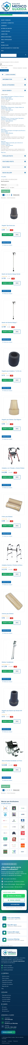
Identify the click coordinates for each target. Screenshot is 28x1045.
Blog (2, 988)
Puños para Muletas (7, 516)
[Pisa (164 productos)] (14, 808)
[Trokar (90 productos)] (14, 833)
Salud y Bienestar (9, 99)
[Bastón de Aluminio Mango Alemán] (14, 262)
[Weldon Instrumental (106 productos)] (14, 820)
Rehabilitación (4, 45)
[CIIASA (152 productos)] (14, 814)
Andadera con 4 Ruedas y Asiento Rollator (13, 468)
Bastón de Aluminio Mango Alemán (11, 274)
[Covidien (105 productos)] (23, 820)
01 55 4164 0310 (9, 1019)
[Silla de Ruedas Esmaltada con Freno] (14, 748)
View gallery (3, 176)
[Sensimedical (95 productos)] (14, 827)
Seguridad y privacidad (7, 980)
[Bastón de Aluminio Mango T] (14, 310)
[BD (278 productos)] (5, 808)
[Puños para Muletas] (14, 504)
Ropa (2, 50)
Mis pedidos (5, 1009)
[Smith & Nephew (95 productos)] (5, 827)
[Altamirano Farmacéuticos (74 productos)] (23, 845)
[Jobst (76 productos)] (5, 845)
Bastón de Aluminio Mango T (9, 322)
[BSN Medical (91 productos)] (5, 833)
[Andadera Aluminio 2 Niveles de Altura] (14, 553)
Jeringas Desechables (6, 36)
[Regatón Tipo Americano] (14, 213)
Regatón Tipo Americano (8, 225)
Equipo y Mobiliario (6, 20)
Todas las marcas (6, 1001)
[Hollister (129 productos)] (5, 820)
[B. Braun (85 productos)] (5, 839)
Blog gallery (7, 172)
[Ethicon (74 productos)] (14, 845)
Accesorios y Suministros (7, 23)
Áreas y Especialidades (6, 39)
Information (7, 79)
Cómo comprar (5, 978)
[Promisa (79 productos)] (23, 839)
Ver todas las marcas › (6, 803)
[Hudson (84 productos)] (14, 839)
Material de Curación (6, 28)
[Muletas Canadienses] (14, 650)
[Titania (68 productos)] (23, 851)
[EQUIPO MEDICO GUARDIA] (14, 6)
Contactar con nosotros (7, 984)
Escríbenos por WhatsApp (11, 1023)
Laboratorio (4, 34)
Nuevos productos (6, 997)
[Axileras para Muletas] (14, 601)
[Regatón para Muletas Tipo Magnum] (14, 407)
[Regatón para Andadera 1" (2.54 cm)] (14, 359)
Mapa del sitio (5, 986)
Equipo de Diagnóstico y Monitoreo (10, 48)
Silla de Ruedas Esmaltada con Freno (12, 760)
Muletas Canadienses (7, 662)
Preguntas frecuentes (7, 982)
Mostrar (2, 187)
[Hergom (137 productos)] (23, 814)
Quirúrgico (4, 25)
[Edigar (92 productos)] (23, 827)
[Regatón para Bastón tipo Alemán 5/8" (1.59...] (14, 698)
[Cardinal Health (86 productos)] (23, 833)
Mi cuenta (4, 1007)
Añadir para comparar (8, 245)
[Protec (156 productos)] (5, 814)
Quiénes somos (5, 976)
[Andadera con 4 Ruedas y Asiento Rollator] (14, 456)
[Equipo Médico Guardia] (9, 952)
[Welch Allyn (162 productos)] (23, 808)
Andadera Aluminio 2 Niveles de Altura (12, 565)
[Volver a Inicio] (2, 75)
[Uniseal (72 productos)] (5, 851)
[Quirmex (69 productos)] (14, 851)
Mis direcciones (5, 1011)
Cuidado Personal (5, 31)
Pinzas (2, 42)
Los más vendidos (6, 999)
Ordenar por (3, 184)
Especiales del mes (6, 995)
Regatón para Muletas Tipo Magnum (11, 419)
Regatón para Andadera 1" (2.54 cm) (11, 371)
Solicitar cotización (7, 1032)
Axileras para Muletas (7, 613)
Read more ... (4, 106)
